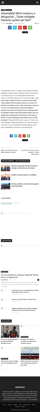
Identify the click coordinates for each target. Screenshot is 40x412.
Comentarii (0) (16, 203)
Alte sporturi (4, 271)
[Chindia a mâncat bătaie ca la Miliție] (5, 177)
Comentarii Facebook (6, 203)
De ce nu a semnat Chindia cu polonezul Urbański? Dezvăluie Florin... (10, 341)
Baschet (15, 404)
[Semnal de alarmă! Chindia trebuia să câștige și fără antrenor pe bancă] (5, 168)
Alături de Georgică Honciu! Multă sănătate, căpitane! (9, 151)
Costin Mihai (9, 23)
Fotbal (2, 10)
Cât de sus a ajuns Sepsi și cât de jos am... (24, 299)
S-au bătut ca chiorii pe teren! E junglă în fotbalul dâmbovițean (30, 152)
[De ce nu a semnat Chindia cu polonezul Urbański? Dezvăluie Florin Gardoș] (10, 331)
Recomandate (8, 10)
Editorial (3, 170)
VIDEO (23, 406)
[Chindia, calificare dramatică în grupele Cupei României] (5, 186)
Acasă (2, 7)
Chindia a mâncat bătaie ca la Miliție (23, 175)
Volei (20, 404)
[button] (37, 2)
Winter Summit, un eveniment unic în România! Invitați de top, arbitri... (29, 363)
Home (4, 404)
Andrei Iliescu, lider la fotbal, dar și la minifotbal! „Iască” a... (9, 363)
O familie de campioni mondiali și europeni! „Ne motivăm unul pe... (28, 341)
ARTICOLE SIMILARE (8, 161)
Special (34, 404)
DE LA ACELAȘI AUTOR (22, 161)
